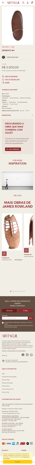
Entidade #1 (5, 258)
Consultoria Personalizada (9, 377)
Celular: (4, 315)
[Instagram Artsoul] (27, 354)
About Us (4, 355)
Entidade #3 (28, 254)
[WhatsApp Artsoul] (31, 354)
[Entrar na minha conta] (27, 3)
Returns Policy (6, 380)
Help (3, 373)
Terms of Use (5, 392)
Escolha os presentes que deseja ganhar (16, 361)
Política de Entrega (7, 383)
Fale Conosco (14, 149)
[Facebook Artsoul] (22, 354)
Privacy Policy (6, 386)
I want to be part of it (8, 389)
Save (30, 318)
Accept (17, 462)
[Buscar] (23, 3)
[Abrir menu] (3, 3)
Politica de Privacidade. (10, 327)
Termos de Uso (28, 325)
